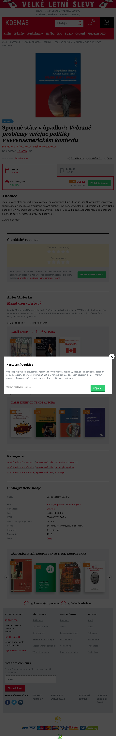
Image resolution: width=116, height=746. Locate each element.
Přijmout (98, 388)
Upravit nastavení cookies (18, 386)
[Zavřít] (112, 356)
